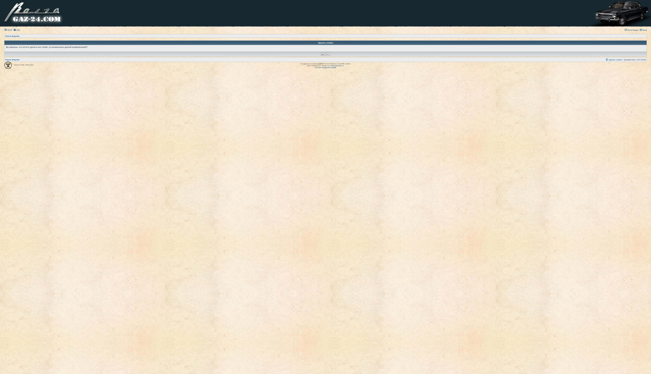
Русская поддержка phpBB (325, 67)
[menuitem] (16, 30)
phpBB (320, 64)
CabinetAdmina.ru (337, 66)
